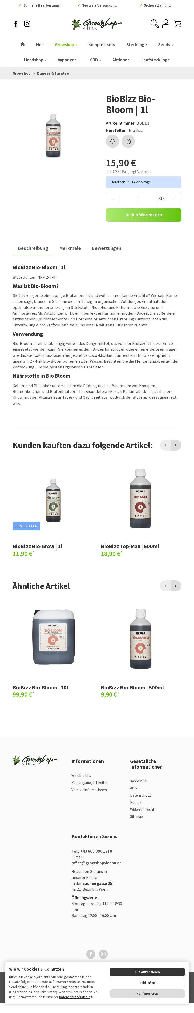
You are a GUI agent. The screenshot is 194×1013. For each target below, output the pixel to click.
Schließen (147, 982)
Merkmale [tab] (70, 248)
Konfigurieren (147, 993)
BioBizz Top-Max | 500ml (130, 546)
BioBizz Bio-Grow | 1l (37, 546)
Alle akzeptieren (147, 972)
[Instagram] (27, 23)
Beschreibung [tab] (33, 248)
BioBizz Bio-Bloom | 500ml (132, 687)
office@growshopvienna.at (96, 863)
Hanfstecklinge (155, 60)
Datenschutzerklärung (75, 997)
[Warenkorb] (177, 23)
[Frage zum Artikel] (128, 141)
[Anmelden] (165, 23)
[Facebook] (16, 23)
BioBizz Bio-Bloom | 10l (40, 687)
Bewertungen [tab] (107, 248)
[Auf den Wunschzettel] (112, 141)
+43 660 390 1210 (96, 851)
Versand (143, 171)
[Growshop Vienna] (97, 24)
